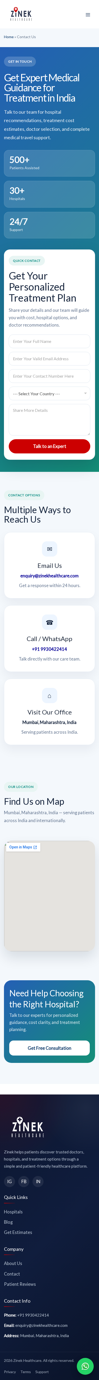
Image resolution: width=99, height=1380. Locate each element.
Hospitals (13, 1211)
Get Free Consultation (49, 1048)
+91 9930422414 (49, 649)
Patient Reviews (20, 1284)
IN (38, 1181)
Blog (8, 1221)
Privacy (10, 1371)
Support (42, 1371)
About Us (13, 1263)
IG (9, 1181)
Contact (12, 1273)
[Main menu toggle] (88, 15)
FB (23, 1181)
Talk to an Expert (49, 446)
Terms (25, 1371)
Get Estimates (18, 1232)
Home (9, 36)
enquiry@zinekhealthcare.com (49, 575)
